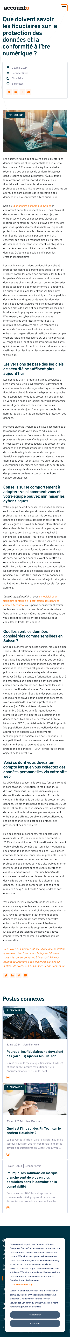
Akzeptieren (35, 1314)
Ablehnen (35, 1323)
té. (63, 966)
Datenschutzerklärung (21, 1284)
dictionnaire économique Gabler (32, 206)
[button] (64, 7)
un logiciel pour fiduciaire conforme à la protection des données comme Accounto (31, 601)
